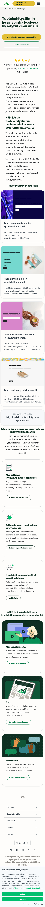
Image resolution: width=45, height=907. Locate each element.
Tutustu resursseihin (17, 664)
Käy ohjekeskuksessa (18, 777)
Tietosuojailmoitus (22, 888)
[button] (22, 807)
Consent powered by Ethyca (32, 904)
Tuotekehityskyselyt (16, 8)
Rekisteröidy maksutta (20, 3)
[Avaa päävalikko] (38, 3)
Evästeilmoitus (36, 888)
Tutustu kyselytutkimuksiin (20, 548)
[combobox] (22, 843)
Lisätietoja (13, 598)
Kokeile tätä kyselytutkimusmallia (21, 37)
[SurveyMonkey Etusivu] (6, 4)
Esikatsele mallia (22, 44)
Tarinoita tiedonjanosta (18, 722)
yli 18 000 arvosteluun (27, 68)
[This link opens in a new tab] (11, 850)
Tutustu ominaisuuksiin (18, 498)
